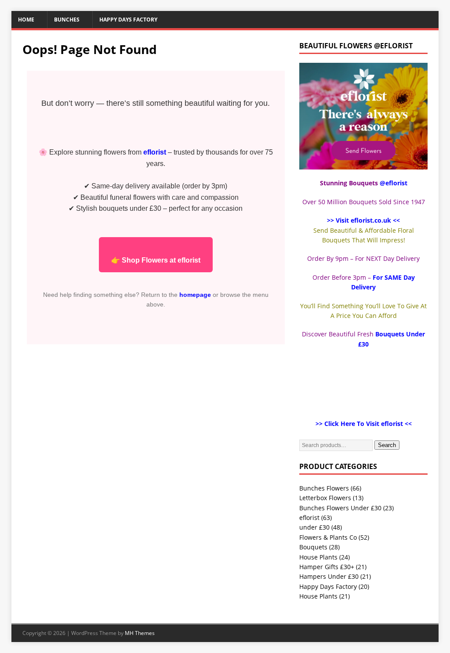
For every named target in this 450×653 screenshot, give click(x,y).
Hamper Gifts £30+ (326, 567)
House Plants (318, 557)
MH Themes (140, 633)
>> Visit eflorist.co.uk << (363, 220)
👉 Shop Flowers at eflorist (155, 260)
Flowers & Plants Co (328, 537)
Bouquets (313, 547)
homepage (195, 294)
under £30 (314, 527)
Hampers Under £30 (329, 576)
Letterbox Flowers (325, 498)
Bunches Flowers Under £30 (340, 508)
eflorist (309, 517)
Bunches (67, 19)
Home (26, 19)
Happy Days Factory (128, 19)
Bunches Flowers (324, 488)
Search (387, 445)
